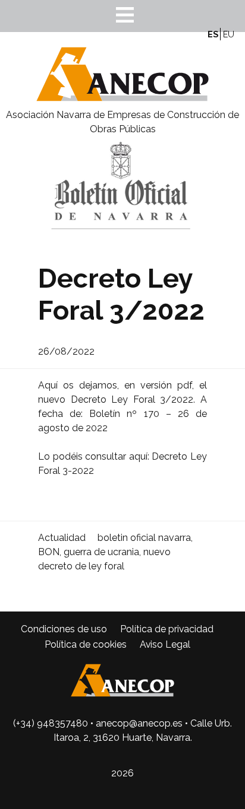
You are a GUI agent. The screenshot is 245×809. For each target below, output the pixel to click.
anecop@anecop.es (139, 723)
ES (213, 34)
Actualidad (62, 537)
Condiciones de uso (64, 629)
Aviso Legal (165, 644)
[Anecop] (122, 100)
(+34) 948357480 (50, 723)
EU (228, 34)
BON (48, 552)
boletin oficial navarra (144, 537)
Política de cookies (86, 644)
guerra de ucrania (101, 552)
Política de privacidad (166, 629)
